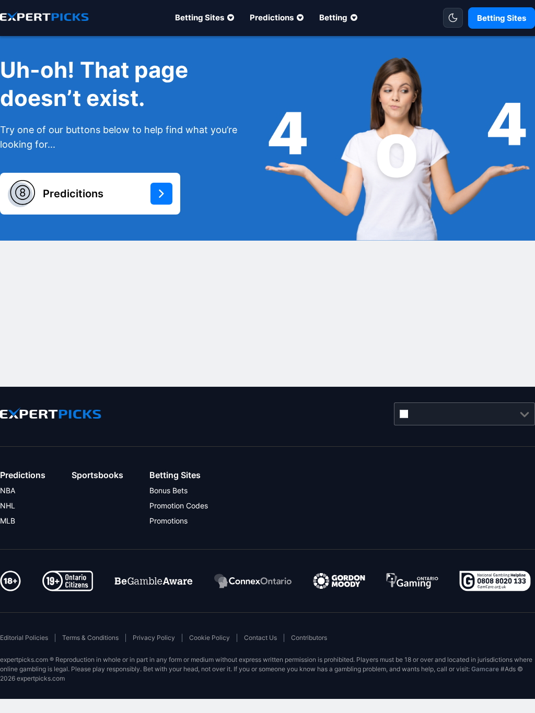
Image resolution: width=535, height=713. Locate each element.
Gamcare (485, 669)
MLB (7, 520)
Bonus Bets (168, 490)
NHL (7, 505)
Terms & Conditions (90, 637)
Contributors (309, 637)
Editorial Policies (24, 637)
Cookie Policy (209, 637)
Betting (333, 17)
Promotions (168, 520)
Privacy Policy (154, 637)
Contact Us (260, 637)
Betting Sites (199, 17)
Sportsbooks (97, 475)
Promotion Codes (178, 505)
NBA (7, 490)
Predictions (272, 17)
